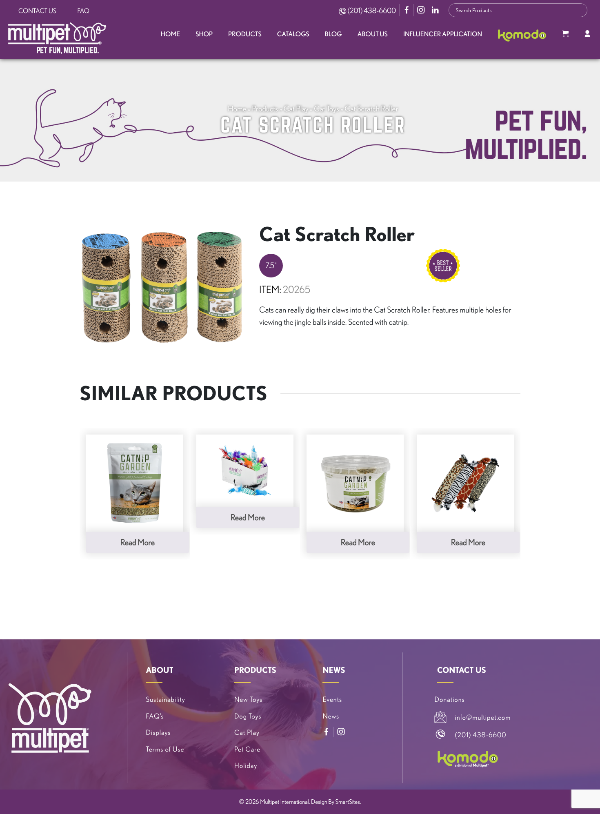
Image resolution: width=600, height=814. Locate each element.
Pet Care (247, 749)
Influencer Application (442, 34)
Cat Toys (326, 108)
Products (245, 34)
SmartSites (348, 801)
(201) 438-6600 (371, 11)
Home (170, 34)
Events (332, 699)
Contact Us (37, 11)
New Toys (248, 699)
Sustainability (165, 699)
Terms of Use (165, 749)
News (330, 716)
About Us (373, 34)
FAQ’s (155, 716)
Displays (158, 732)
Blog (333, 34)
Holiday (245, 766)
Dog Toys (247, 716)
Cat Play (296, 108)
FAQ (83, 11)
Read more (137, 542)
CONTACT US (461, 669)
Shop (204, 34)
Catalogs (293, 34)
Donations (450, 699)
